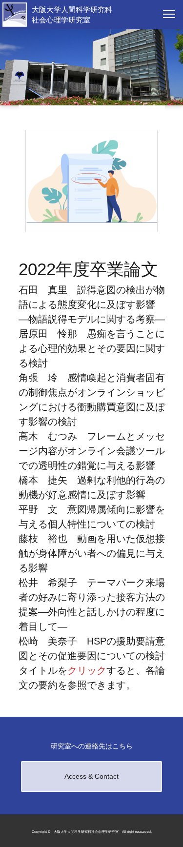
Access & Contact (91, 776)
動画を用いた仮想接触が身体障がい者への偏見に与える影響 (92, 553)
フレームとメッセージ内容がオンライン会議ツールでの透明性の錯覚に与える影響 (92, 451)
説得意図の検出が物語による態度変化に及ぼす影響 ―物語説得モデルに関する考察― (92, 304)
